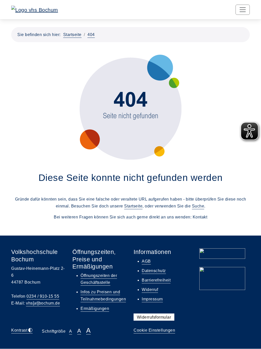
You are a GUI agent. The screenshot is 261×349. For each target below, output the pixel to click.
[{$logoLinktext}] (34, 9)
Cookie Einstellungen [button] (154, 330)
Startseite (72, 34)
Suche (198, 206)
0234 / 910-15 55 (43, 296)
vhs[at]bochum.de (43, 303)
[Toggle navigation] (243, 10)
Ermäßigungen (95, 308)
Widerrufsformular (154, 317)
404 (91, 34)
